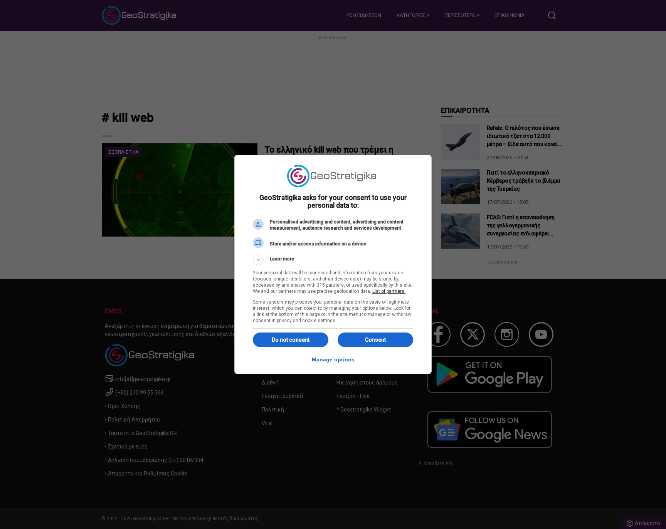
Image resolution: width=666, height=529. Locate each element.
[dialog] (333, 264)
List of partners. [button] (388, 291)
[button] (333, 259)
